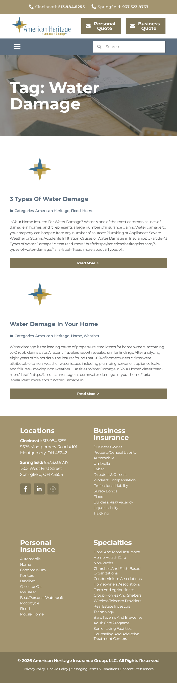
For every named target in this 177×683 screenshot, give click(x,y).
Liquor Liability (106, 508)
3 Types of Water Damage (49, 198)
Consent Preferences (136, 669)
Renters (27, 575)
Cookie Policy (57, 669)
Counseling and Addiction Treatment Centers (116, 636)
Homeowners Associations (117, 584)
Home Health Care (110, 557)
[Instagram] (53, 489)
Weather (92, 336)
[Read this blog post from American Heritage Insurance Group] (39, 169)
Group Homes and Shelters (117, 595)
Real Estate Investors (112, 606)
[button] (17, 46)
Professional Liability (111, 485)
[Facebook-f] (25, 489)
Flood (76, 211)
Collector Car (31, 586)
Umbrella (102, 463)
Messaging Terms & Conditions (95, 669)
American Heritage (52, 211)
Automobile (104, 458)
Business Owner (108, 447)
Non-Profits (103, 563)
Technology (104, 612)
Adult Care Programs (112, 623)
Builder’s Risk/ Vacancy (113, 502)
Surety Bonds (105, 491)
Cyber (99, 469)
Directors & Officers (110, 474)
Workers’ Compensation (115, 480)
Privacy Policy (34, 669)
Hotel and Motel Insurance (117, 552)
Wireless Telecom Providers (117, 601)
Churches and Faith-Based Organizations (117, 570)
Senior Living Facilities (112, 628)
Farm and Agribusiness (114, 590)
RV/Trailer (28, 592)
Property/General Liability (115, 452)
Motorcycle (29, 603)
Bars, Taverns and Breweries (118, 617)
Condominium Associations (118, 579)
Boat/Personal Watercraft (41, 597)
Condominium (33, 570)
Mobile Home (32, 614)
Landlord (27, 581)
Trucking (101, 513)
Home (87, 211)
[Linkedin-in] (39, 489)
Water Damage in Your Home (54, 324)
